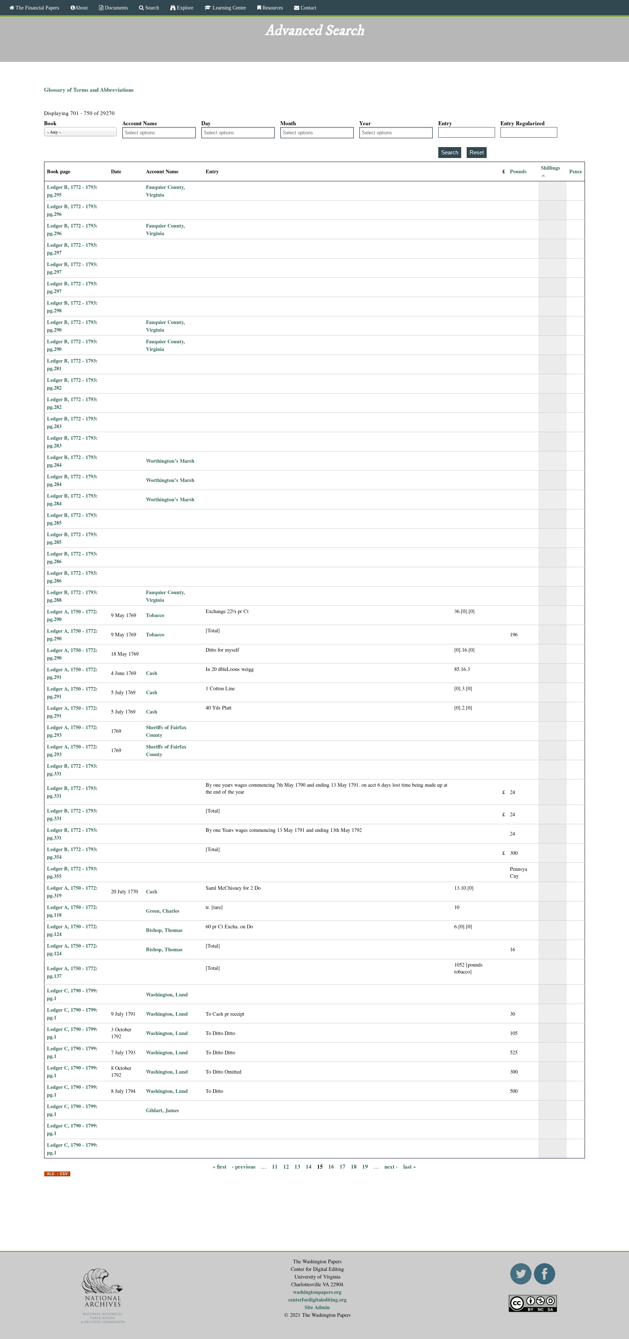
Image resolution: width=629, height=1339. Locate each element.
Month (288, 123)
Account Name (139, 123)
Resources (272, 7)
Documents (115, 7)
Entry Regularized (523, 123)
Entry (445, 123)
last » (409, 1166)
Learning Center (228, 7)
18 (354, 1166)
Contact (307, 7)
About (81, 7)
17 (342, 1166)
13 (297, 1166)
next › (391, 1166)
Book (50, 123)
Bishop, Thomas (164, 930)
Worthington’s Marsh (170, 461)
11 (275, 1166)
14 (309, 1166)
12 (286, 1166)
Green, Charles (162, 911)
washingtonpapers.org (317, 1292)
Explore (184, 7)
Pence (575, 171)
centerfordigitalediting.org (317, 1299)
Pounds (518, 171)
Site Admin (317, 1307)
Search (151, 7)
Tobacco (155, 615)
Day (206, 123)
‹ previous (244, 1166)
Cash (151, 673)
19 (365, 1166)
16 (331, 1166)
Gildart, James (162, 1110)
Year (365, 123)
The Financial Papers (36, 7)
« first (219, 1166)
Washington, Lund (167, 994)
